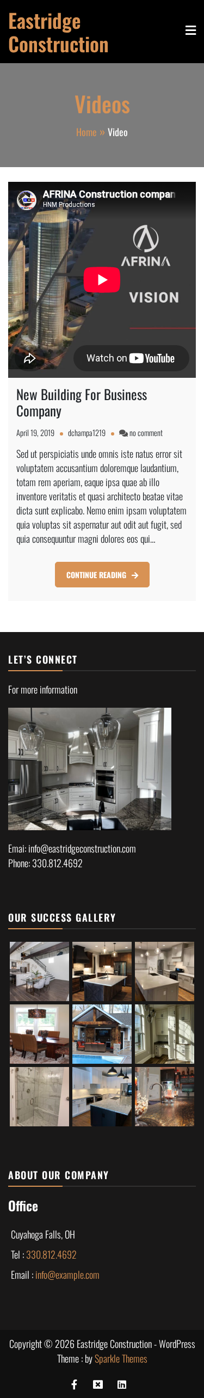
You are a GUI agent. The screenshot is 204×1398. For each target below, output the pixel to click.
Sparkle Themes (121, 1358)
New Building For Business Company (81, 402)
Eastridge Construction (58, 31)
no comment (146, 432)
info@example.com (67, 1274)
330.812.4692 (51, 1254)
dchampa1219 (87, 432)
